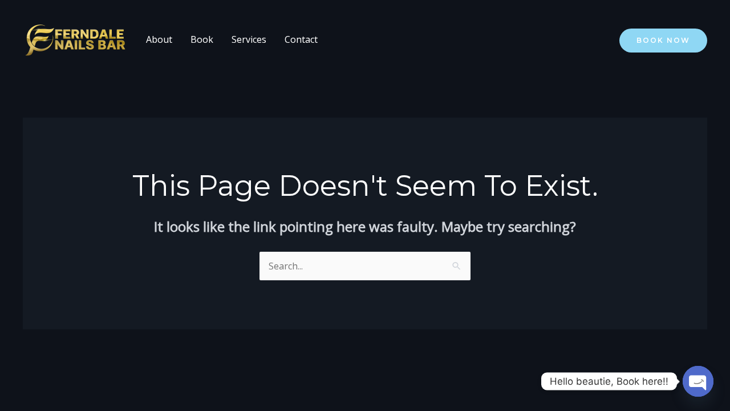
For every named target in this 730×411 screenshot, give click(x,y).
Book (201, 39)
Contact (301, 39)
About (159, 39)
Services (249, 39)
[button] (663, 41)
